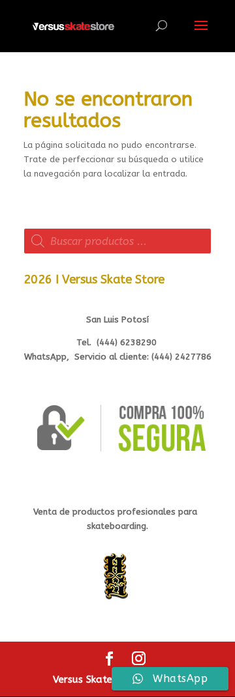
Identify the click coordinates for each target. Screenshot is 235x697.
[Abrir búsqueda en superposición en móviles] (118, 241)
